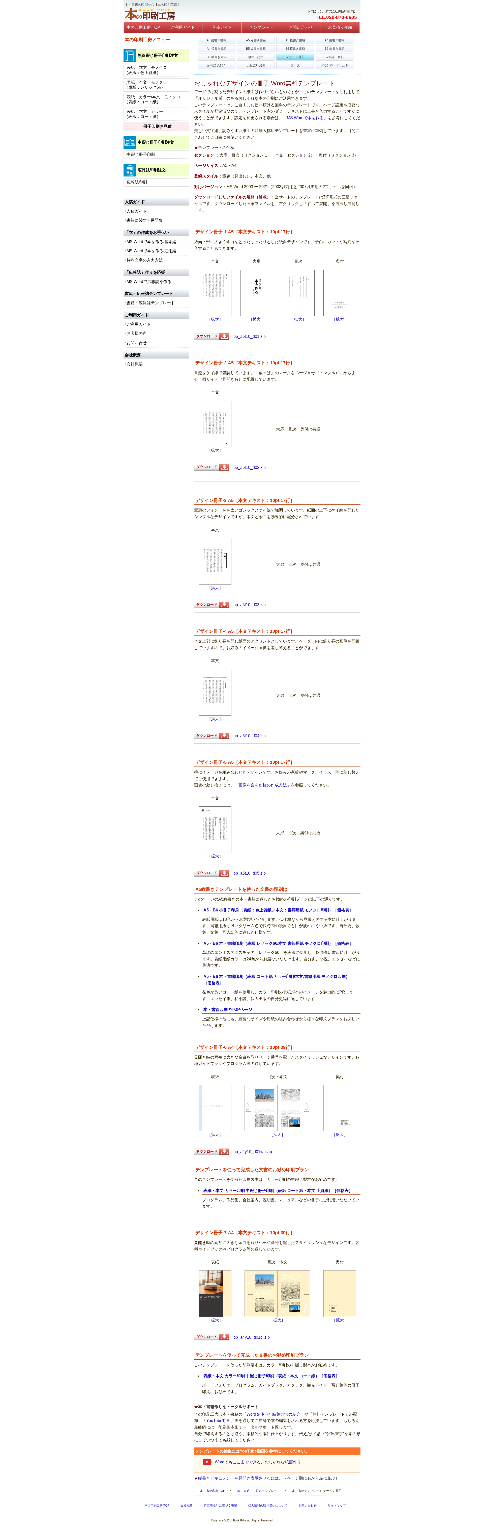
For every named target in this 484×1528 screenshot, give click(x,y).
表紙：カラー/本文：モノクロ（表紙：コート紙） (152, 99)
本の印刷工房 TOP (143, 27)
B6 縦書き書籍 (334, 48)
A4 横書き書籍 (216, 48)
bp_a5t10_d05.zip (247, 873)
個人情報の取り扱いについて (267, 1505)
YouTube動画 (218, 1420)
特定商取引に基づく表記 (220, 1505)
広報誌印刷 (137, 182)
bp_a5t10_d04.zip (247, 736)
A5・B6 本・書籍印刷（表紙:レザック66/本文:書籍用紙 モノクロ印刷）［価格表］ (278, 943)
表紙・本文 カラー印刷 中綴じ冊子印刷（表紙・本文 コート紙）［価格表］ (271, 1376)
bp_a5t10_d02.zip (247, 467)
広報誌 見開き (216, 65)
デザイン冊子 (295, 57)
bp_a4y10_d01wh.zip (250, 1152)
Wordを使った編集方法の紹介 (273, 1414)
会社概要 (135, 364)
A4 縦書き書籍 (334, 40)
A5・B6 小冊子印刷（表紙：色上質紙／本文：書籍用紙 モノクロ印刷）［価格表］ (278, 910)
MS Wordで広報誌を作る (149, 281)
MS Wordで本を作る (305, 118)
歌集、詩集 (255, 57)
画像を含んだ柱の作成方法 (262, 785)
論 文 (295, 65)
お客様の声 (137, 333)
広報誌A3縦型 (256, 65)
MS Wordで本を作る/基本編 (151, 242)
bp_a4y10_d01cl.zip (249, 1337)
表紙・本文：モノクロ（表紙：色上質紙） (145, 70)
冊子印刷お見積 (157, 126)
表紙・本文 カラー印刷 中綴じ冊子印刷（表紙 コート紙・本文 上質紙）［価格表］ (278, 1190)
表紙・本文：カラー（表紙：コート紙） (143, 114)
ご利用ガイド (183, 27)
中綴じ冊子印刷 (141, 154)
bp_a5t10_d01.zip (247, 336)
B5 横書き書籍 (295, 48)
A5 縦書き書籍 (256, 40)
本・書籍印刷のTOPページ (227, 1009)
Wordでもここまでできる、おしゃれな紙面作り (258, 1462)
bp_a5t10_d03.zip (247, 605)
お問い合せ (137, 343)
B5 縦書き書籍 (256, 48)
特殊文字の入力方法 (145, 260)
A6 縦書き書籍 (216, 40)
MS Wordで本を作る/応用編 (151, 251)
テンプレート (261, 27)
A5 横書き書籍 (295, 40)
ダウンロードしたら (334, 65)
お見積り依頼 (340, 27)
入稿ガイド (222, 27)
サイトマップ (337, 1505)
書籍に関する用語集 (145, 220)
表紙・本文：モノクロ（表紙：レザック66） (145, 84)
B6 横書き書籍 (216, 57)
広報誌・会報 (334, 57)
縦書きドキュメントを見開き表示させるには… (240, 1478)
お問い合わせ (301, 27)
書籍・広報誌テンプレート (151, 303)
